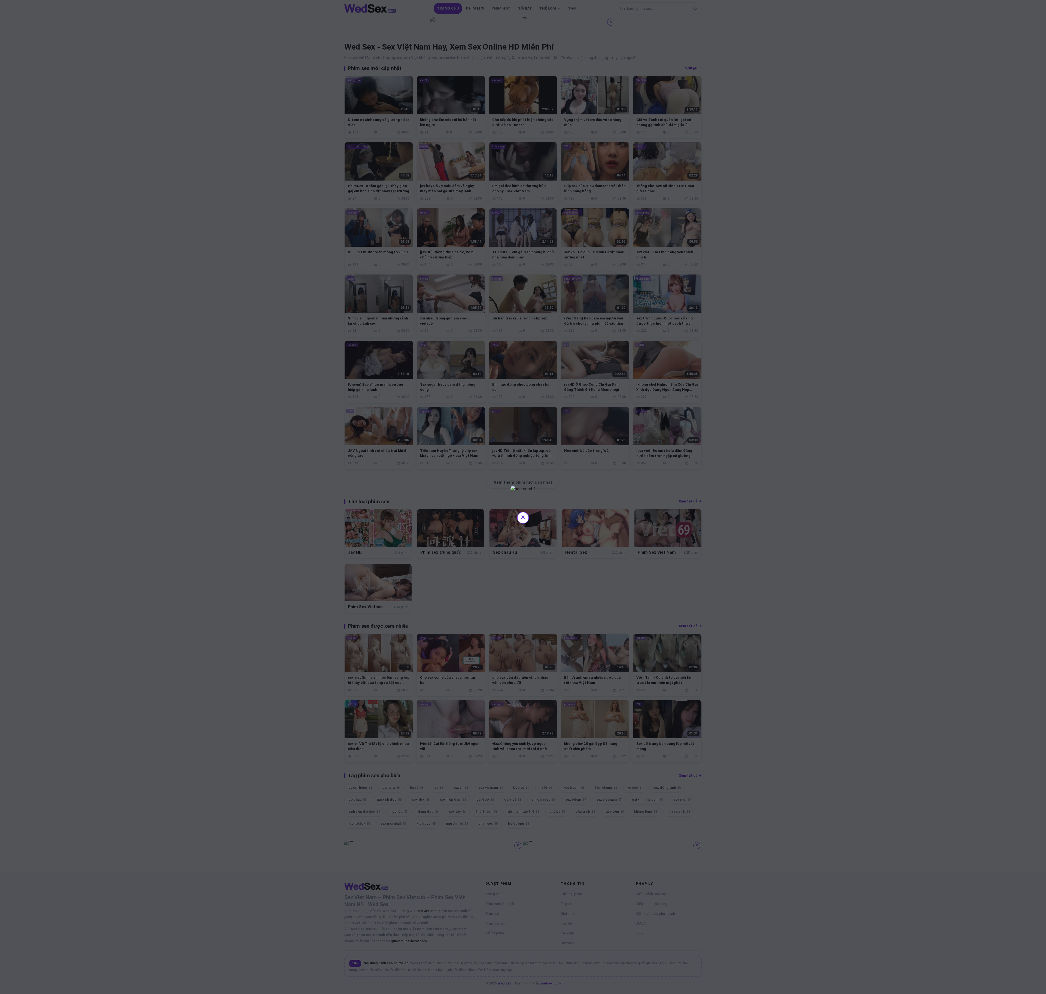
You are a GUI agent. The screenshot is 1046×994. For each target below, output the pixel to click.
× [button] (523, 517)
